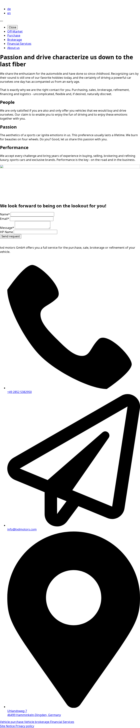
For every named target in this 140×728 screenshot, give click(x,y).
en (9, 13)
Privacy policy (24, 726)
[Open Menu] (1, 21)
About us (13, 48)
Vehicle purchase (12, 722)
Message (7, 228)
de (9, 9)
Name (5, 214)
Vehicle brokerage (37, 722)
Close (12, 27)
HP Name (7, 232)
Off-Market (15, 31)
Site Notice (7, 726)
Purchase (13, 35)
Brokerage (14, 40)
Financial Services (19, 44)
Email (4, 219)
